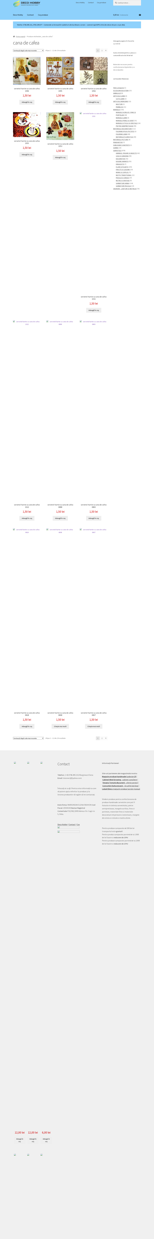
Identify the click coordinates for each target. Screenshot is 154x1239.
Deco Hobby (80, 2)
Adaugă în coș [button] (27, 102)
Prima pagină (20, 36)
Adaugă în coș (19, 1140)
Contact (91, 2)
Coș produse (101, 2)
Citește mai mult (60, 726)
